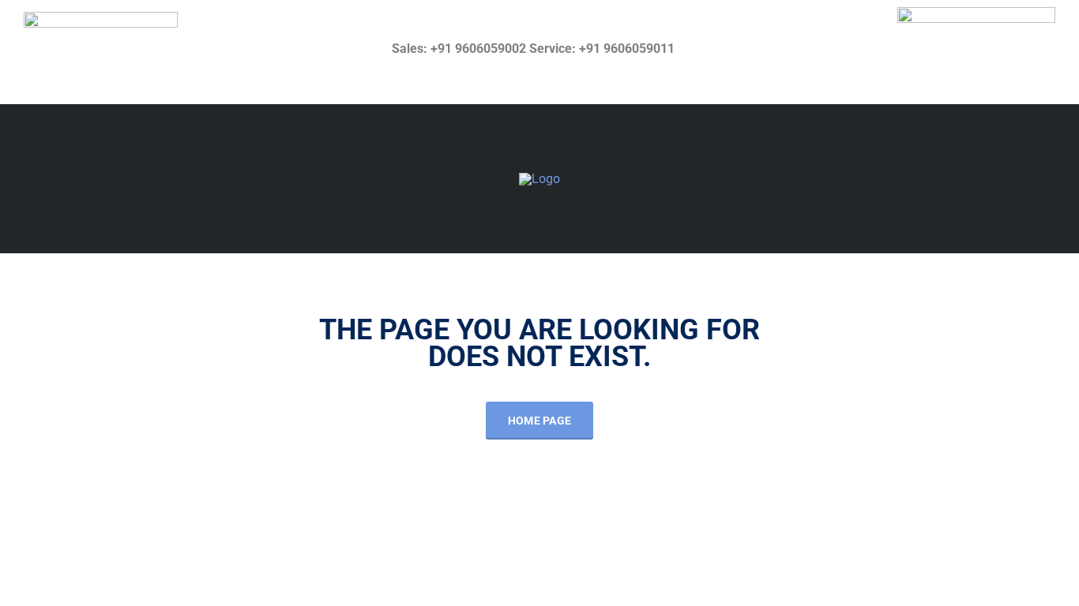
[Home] (539, 177)
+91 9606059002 (478, 48)
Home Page (540, 420)
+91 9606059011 (627, 48)
